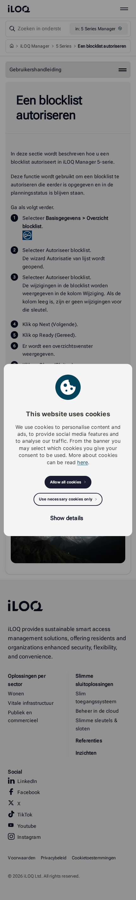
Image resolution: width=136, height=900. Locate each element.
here (82, 462)
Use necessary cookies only (65, 499)
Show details (66, 518)
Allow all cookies (65, 482)
